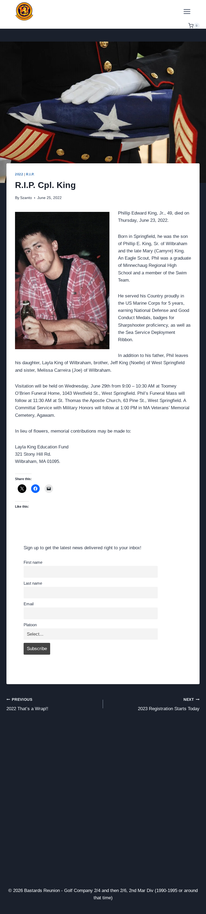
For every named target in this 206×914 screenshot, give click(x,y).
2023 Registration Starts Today (169, 705)
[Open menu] (187, 11)
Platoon (30, 624)
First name (33, 562)
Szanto (26, 198)
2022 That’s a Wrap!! (27, 705)
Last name (33, 583)
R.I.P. (30, 174)
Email (29, 604)
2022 (19, 174)
